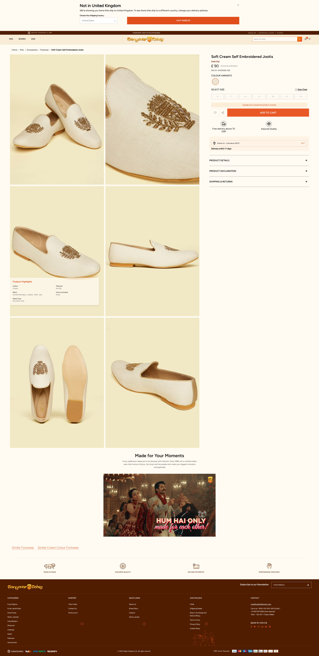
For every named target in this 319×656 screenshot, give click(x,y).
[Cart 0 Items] (309, 39)
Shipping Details (196, 608)
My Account (73, 613)
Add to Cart (268, 112)
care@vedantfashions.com (261, 604)
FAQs (192, 604)
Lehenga (10, 630)
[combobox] (277, 39)
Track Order (72, 604)
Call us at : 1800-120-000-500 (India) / (265, 608)
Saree (9, 634)
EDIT (303, 143)
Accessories (32, 50)
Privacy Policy (195, 624)
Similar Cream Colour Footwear (58, 547)
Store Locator (134, 617)
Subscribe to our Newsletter (254, 584)
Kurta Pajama (12, 604)
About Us (132, 604)
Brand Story (133, 608)
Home (14, 50)
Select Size (218, 89)
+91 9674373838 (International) (263, 611)
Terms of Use (195, 620)
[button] (12, 39)
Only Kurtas (11, 613)
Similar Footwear (23, 547)
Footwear (44, 50)
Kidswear (10, 638)
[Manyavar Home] (145, 39)
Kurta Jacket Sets (14, 608)
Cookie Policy (195, 628)
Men (22, 50)
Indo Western (12, 621)
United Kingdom (17, 651)
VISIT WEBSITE (183, 20)
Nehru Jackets (13, 617)
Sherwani (11, 625)
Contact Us (72, 608)
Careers (132, 613)
